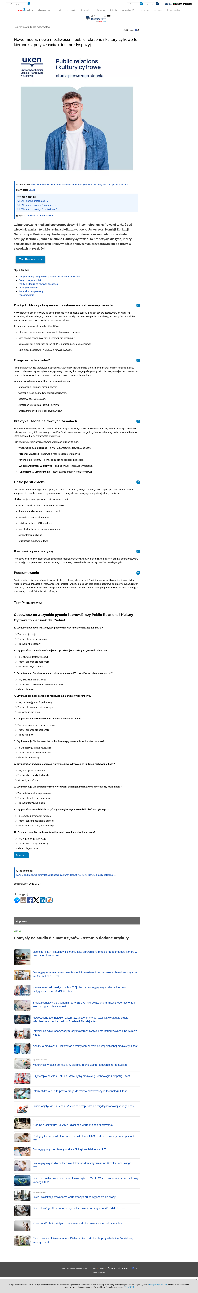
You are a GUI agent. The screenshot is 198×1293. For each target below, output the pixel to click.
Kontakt (94, 1268)
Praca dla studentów (118, 1268)
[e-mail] (23, 902)
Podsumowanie (26, 295)
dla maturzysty (44, 10)
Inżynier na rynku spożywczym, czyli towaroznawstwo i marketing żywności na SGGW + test (85, 1032)
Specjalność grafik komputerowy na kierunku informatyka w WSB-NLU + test (79, 1208)
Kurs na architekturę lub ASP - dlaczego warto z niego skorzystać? (73, 1124)
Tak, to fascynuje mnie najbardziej (34, 748)
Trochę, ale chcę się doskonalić (33, 661)
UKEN (32, 190)
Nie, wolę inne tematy (28, 757)
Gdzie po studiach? (28, 287)
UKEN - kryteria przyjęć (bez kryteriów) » (38, 209)
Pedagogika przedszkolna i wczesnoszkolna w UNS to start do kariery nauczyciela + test (83, 1138)
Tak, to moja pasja (26, 634)
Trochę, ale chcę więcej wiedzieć (34, 752)
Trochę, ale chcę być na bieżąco (33, 843)
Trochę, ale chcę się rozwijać (32, 639)
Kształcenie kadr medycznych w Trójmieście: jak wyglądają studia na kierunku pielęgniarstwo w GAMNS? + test (79, 989)
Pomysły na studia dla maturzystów (32, 27)
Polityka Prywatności (99, 1272)
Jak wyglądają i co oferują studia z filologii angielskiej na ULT (69, 1149)
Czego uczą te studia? (29, 280)
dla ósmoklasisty (173, 10)
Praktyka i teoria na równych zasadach (38, 284)
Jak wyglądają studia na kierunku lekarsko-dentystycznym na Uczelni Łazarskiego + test (83, 1165)
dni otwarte (71, 10)
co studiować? (128, 10)
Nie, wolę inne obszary (28, 644)
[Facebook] (30, 902)
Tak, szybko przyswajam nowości (34, 816)
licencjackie (86, 10)
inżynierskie (100, 10)
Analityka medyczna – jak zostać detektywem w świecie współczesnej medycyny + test (85, 1045)
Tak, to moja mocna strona (31, 770)
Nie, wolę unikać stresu (29, 712)
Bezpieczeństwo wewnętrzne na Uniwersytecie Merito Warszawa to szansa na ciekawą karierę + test (85, 1180)
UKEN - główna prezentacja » (32, 201)
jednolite (113, 10)
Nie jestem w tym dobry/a (30, 666)
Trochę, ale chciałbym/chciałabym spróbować (40, 684)
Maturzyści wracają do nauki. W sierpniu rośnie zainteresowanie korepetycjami (80, 1064)
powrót (21, 920)
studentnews (144, 10)
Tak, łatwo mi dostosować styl (32, 657)
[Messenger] (17, 902)
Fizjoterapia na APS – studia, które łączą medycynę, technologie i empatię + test (81, 1076)
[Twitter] (36, 901)
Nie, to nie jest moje (27, 848)
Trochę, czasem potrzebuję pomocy (35, 821)
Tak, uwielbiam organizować (31, 679)
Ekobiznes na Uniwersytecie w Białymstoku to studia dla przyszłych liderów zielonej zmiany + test (83, 1240)
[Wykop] (49, 902)
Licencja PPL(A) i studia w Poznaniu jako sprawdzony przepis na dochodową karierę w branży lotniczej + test (85, 953)
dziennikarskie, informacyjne (38, 215)
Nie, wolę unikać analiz (29, 780)
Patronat (102, 1268)
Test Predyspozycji (30, 259)
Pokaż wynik (21, 855)
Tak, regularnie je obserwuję (31, 838)
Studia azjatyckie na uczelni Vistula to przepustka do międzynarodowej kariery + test (83, 1106)
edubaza (158, 10)
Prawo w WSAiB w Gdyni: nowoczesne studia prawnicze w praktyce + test (77, 1223)
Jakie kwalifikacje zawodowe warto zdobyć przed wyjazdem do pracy (74, 1196)
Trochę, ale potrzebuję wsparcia (33, 798)
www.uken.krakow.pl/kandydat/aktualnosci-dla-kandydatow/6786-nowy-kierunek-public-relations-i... (81, 184)
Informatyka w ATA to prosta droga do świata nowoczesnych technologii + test (80, 1091)
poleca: (30, 10)
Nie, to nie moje (25, 689)
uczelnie (58, 10)
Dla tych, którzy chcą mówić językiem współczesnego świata (49, 276)
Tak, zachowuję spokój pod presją (34, 702)
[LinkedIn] (42, 902)
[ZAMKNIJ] (129, 1287)
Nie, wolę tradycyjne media (31, 803)
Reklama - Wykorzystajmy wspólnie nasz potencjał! (74, 1268)
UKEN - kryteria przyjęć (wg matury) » (36, 205)
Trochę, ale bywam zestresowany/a (35, 707)
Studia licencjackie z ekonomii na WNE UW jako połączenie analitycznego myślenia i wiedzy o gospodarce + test (84, 1004)
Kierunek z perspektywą (30, 291)
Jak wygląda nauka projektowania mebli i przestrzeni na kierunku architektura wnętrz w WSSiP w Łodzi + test (85, 974)
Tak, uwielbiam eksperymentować (34, 793)
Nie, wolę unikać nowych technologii (35, 825)
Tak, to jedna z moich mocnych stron (36, 725)
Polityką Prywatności (158, 1284)
